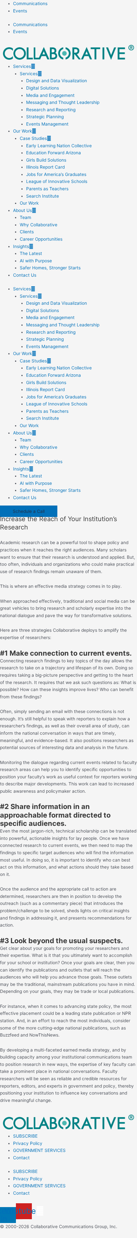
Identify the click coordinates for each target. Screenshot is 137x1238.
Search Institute (42, 196)
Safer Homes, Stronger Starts (50, 267)
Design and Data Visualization (56, 80)
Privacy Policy (27, 1143)
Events (20, 10)
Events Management (47, 124)
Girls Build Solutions (46, 160)
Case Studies (33, 138)
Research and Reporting (51, 109)
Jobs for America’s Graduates (56, 174)
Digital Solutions (42, 88)
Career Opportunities (41, 239)
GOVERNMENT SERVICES (39, 1150)
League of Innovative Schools (56, 181)
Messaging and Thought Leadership (62, 102)
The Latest (31, 253)
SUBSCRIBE (25, 1136)
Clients (27, 231)
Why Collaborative (38, 224)
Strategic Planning (45, 116)
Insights (21, 246)
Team (25, 217)
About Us (22, 210)
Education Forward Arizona (53, 152)
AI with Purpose (36, 260)
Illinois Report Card (45, 167)
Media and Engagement (50, 95)
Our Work (22, 131)
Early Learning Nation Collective (59, 145)
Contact (21, 1157)
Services (22, 66)
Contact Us (24, 275)
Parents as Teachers (47, 188)
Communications (30, 3)
